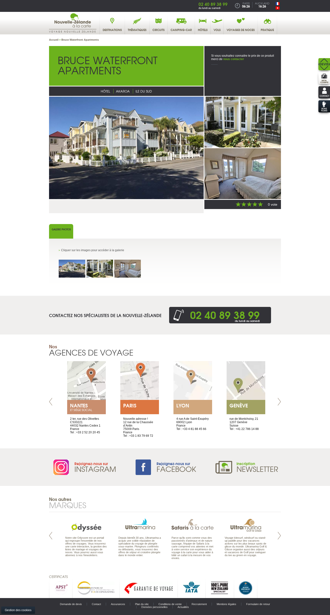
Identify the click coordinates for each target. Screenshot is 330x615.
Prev (50, 401)
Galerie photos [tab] (61, 229)
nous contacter (233, 59)
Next (279, 401)
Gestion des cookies (18, 610)
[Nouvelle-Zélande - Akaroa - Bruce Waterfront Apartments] (72, 269)
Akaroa (123, 91)
